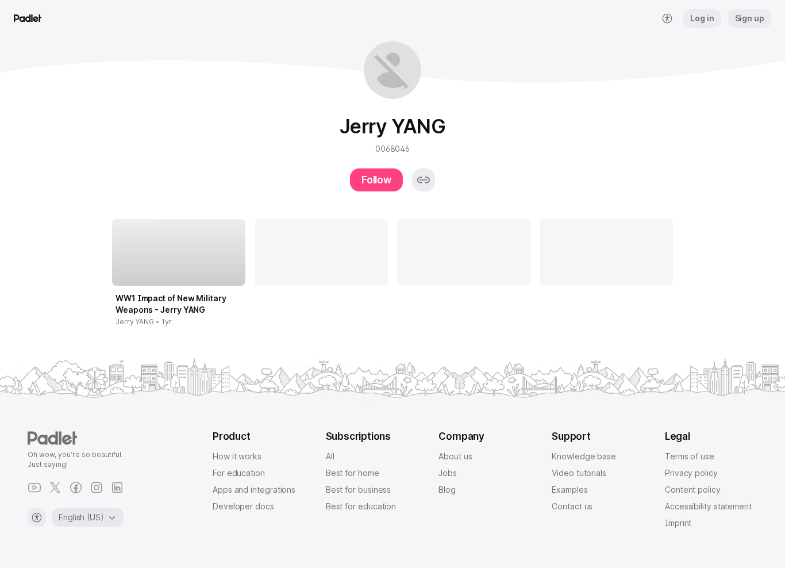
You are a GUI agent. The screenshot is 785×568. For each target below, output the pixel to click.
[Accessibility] (37, 517)
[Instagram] (96, 487)
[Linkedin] (117, 487)
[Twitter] (55, 487)
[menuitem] (667, 18)
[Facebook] (76, 487)
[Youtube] (34, 487)
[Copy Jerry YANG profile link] (423, 179)
